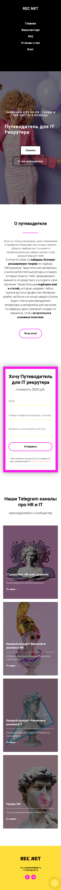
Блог (30, 49)
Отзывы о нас (30, 42)
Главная (30, 23)
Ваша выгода (31, 30)
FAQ (30, 36)
